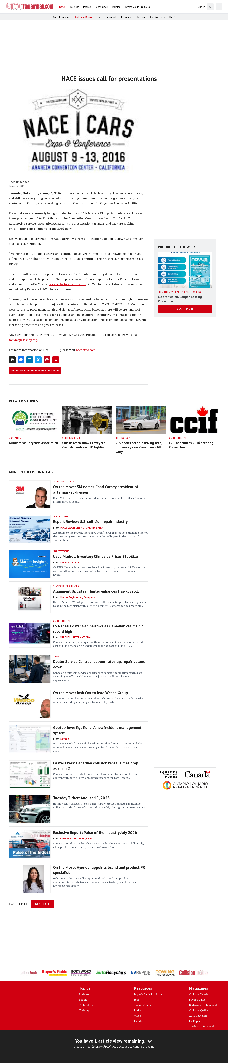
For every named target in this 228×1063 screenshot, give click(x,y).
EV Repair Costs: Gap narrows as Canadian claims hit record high (98, 628)
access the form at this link (67, 284)
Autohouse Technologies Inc (77, 838)
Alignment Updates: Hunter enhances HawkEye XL (96, 591)
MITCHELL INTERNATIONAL (76, 637)
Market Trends (62, 516)
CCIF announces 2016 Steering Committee (191, 445)
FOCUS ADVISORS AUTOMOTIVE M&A (81, 527)
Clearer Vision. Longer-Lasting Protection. (180, 299)
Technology (123, 438)
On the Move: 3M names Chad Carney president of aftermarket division (95, 489)
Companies (15, 438)
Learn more (185, 309)
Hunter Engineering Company (77, 597)
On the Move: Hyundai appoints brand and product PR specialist (99, 870)
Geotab (64, 738)
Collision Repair (71, 438)
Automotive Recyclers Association (33, 443)
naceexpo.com (85, 350)
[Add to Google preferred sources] (55, 359)
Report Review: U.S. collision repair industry (90, 521)
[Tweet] (38, 359)
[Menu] (219, 6)
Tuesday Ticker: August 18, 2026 (81, 797)
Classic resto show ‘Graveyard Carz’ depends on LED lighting (84, 445)
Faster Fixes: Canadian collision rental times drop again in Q (95, 765)
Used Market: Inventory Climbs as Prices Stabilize (95, 556)
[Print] (12, 359)
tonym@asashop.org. (23, 340)
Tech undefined (19, 182)
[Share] (21, 359)
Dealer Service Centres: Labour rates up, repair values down (99, 664)
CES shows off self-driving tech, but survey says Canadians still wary (139, 447)
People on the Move (64, 481)
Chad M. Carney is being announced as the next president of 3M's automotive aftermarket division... (99, 499)
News (56, 656)
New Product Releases (66, 586)
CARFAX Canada (69, 562)
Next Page (42, 904)
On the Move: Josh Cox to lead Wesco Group (90, 692)
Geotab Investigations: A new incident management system (97, 730)
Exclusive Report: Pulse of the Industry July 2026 (95, 832)
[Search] (210, 6)
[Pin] (47, 359)
